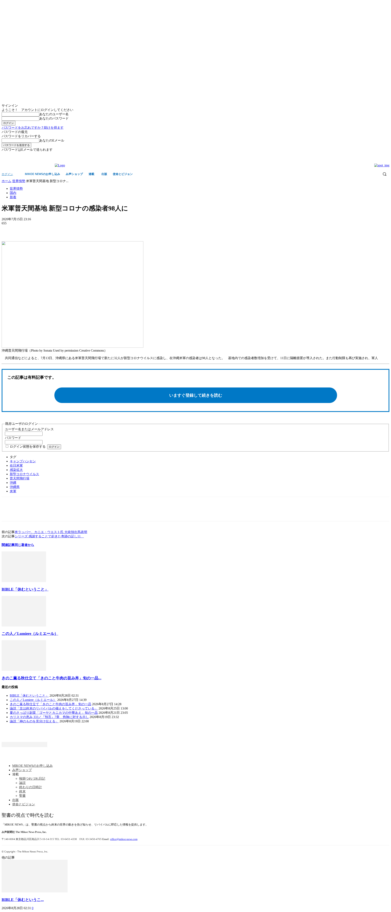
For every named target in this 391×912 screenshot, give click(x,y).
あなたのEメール (51, 140)
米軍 (13, 491)
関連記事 (8, 545)
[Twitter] (387, 155)
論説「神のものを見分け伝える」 (34, 721)
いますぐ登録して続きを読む (195, 395)
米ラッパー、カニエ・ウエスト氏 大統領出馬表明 (51, 532)
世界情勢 (18, 181)
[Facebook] (381, 155)
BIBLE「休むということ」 (25, 589)
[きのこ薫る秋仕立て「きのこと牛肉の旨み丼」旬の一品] (24, 669)
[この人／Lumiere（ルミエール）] (24, 625)
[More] (38, 229)
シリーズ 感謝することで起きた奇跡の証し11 (49, 536)
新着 (13, 197)
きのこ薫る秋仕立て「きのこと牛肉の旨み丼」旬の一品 (50, 704)
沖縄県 (15, 487)
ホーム (6, 181)
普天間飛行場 (19, 478)
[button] (384, 174)
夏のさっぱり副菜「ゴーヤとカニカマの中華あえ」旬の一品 (54, 712)
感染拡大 (16, 469)
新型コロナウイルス (24, 474)
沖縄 (13, 482)
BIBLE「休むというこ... (23, 900)
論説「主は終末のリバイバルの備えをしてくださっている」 (54, 708)
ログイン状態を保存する (28, 446)
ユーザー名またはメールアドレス (29, 429)
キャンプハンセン (23, 461)
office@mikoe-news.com (123, 839)
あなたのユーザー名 (54, 114)
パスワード (13, 437)
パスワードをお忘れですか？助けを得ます (33, 127)
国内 (13, 193)
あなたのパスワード (54, 118)
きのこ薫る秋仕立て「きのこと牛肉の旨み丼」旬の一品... (51, 678)
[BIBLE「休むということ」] (24, 581)
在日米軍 (16, 465)
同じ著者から (24, 545)
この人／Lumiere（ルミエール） (30, 633)
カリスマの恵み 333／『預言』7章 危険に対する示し (49, 717)
